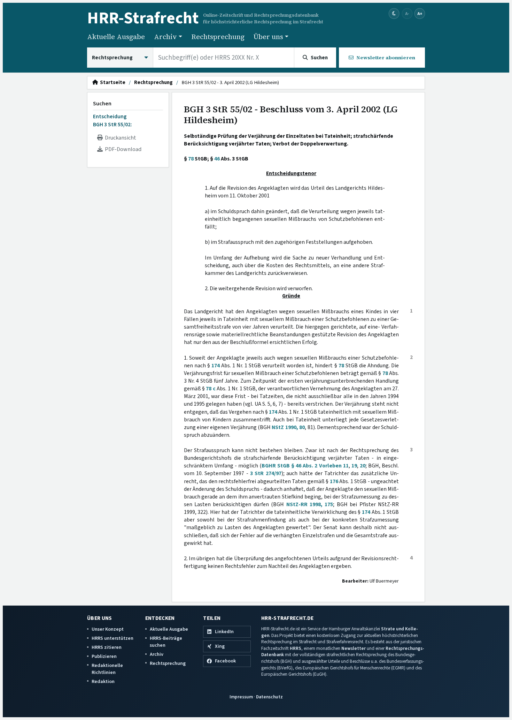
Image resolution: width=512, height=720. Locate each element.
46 (217, 159)
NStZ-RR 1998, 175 (309, 504)
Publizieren (104, 656)
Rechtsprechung (218, 36)
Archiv (156, 654)
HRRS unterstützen (112, 638)
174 (215, 365)
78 (191, 159)
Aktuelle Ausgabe (116, 36)
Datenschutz (269, 696)
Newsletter (353, 648)
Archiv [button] (165, 36)
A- (407, 13)
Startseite (111, 83)
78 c (210, 388)
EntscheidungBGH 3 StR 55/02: (112, 120)
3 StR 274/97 (265, 473)
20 (362, 466)
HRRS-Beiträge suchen (166, 642)
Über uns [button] (268, 36)
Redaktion (103, 681)
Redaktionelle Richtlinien (107, 669)
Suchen (102, 103)
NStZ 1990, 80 (288, 427)
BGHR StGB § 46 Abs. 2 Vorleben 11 (305, 466)
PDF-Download (122, 149)
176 (334, 481)
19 (354, 466)
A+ (419, 13)
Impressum (241, 696)
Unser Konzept (108, 629)
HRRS (295, 648)
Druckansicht (119, 138)
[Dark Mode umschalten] (394, 13)
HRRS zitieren (107, 647)
